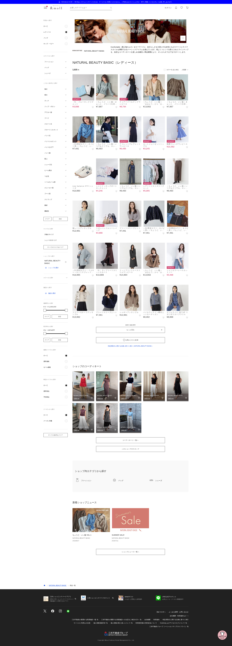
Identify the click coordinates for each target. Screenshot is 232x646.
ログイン (168, 8)
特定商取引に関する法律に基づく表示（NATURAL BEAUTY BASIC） (130, 346)
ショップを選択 (53, 268)
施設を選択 (52, 293)
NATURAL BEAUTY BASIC (57, 585)
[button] (56, 26)
